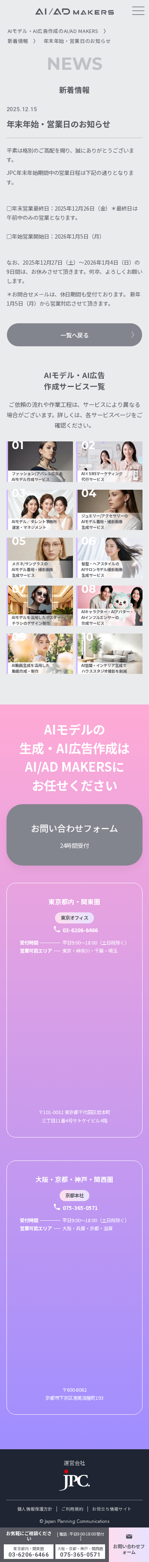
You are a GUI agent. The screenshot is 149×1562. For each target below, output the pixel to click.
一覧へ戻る (74, 335)
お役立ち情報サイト (112, 1509)
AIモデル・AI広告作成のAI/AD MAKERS (53, 31)
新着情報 (18, 40)
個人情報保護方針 (34, 1509)
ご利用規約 (72, 1509)
